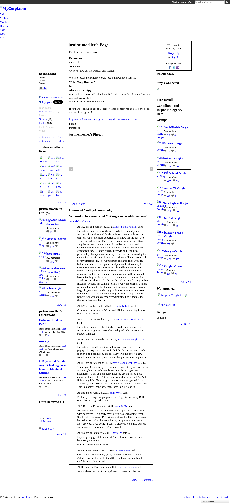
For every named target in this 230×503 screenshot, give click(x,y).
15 (51, 232)
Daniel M (117, 432)
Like (44, 88)
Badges (186, 497)
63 (51, 280)
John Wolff (116, 392)
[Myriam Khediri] (60, 194)
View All (61, 202)
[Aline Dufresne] (43, 177)
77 (169, 244)
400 (169, 259)
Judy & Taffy (123, 305)
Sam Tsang (26, 497)
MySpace (47, 102)
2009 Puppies (54, 253)
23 (169, 135)
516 (52, 261)
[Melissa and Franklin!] (43, 194)
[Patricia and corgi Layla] (51, 177)
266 (169, 211)
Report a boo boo (201, 497)
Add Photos (78, 203)
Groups (43, 119)
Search (227, 2)
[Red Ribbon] (45, 410)
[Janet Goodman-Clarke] (51, 160)
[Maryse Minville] (51, 194)
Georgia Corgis (173, 251)
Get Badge (185, 323)
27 (175, 274)
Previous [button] (71, 169)
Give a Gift (48, 428)
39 (177, 181)
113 (169, 226)
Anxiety (44, 341)
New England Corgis (176, 203)
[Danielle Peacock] (60, 168)
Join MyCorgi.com (79, 220)
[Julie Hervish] (51, 185)
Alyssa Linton (123, 450)
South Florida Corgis (176, 127)
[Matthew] (43, 168)
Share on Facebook (52, 97)
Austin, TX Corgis (174, 188)
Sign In (175, 57)
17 (177, 259)
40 (177, 166)
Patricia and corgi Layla (129, 319)
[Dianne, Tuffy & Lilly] (60, 185)
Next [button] (151, 169)
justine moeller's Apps (51, 137)
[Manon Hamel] (60, 160)
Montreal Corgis (56, 238)
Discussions (45, 111)
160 (52, 296)
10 (59, 296)
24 (177, 211)
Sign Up (175, 2)
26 (169, 151)
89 (169, 274)
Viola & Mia (121, 406)
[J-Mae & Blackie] (43, 160)
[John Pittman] (43, 185)
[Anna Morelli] (60, 177)
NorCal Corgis (172, 218)
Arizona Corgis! (173, 158)
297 (52, 246)
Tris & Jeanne (45, 420)
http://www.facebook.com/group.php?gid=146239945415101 (103, 119)
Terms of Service (221, 497)
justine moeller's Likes (51, 140)
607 (169, 181)
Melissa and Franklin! (125, 226)
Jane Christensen (126, 466)
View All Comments (142, 479)
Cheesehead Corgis (175, 173)
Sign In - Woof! (186, 2)
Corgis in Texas (173, 266)
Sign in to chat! (208, 501)
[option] (111, 168)
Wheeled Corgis (173, 143)
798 (169, 166)
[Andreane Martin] (51, 168)
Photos (42, 123)
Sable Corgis (53, 288)
